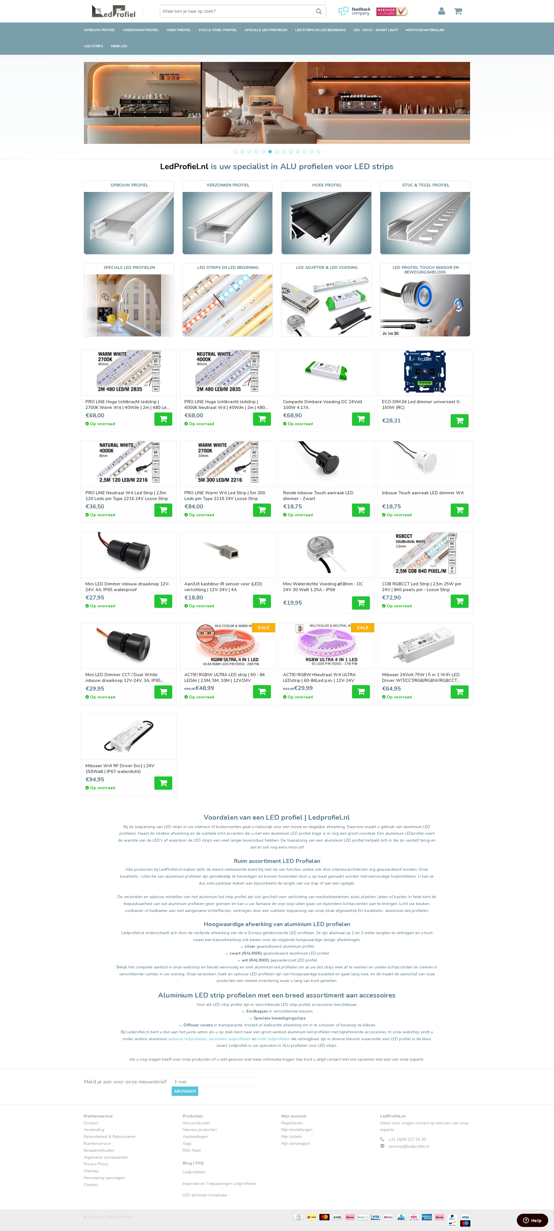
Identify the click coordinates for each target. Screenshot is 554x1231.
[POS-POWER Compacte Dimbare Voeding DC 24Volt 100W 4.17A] (326, 371)
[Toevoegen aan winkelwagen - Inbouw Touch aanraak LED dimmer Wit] (460, 510)
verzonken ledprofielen (230, 1039)
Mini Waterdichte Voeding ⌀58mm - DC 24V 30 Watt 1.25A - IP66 (323, 587)
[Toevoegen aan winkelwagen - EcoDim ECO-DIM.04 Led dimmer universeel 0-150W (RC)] (460, 420)
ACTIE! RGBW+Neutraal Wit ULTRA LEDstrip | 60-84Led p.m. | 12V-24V (319, 677)
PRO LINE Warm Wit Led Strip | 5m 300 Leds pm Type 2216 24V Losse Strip (224, 496)
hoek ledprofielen (274, 1039)
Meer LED (119, 46)
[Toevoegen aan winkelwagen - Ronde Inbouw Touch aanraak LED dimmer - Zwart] (361, 510)
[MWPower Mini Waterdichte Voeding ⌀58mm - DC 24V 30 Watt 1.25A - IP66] (326, 553)
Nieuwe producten (200, 1129)
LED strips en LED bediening (320, 30)
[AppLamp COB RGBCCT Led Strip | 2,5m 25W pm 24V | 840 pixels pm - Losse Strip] (425, 553)
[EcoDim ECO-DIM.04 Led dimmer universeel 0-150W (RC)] (425, 371)
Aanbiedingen (195, 1136)
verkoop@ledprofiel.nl (408, 1146)
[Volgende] (459, 103)
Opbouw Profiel (99, 30)
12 (311, 151)
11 (304, 151)
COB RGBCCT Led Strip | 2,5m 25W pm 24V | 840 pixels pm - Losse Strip (421, 587)
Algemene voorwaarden (106, 1157)
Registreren (292, 1123)
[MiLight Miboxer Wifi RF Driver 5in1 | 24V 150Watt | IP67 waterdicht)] (129, 735)
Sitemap (91, 1171)
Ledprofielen (194, 1172)
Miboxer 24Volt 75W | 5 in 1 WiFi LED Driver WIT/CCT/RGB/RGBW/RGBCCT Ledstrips (421, 677)
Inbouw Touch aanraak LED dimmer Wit (423, 493)
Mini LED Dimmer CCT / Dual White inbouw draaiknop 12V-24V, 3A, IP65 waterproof (123, 677)
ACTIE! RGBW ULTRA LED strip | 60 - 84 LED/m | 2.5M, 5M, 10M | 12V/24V (224, 677)
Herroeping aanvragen (104, 1178)
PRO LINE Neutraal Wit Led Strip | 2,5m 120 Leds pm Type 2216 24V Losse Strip (126, 496)
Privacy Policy (96, 1164)
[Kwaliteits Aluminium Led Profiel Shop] (118, 11)
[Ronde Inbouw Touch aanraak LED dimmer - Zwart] (326, 462)
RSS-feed (192, 1150)
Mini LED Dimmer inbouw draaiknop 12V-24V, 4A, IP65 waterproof (127, 587)
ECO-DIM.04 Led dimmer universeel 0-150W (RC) (421, 404)
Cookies (91, 1184)
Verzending (94, 1129)
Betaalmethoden (99, 1150)
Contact (91, 1123)
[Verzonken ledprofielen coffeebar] (277, 103)
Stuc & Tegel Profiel (218, 30)
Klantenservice (97, 1143)
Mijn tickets (291, 1136)
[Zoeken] (316, 11)
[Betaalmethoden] (298, 1217)
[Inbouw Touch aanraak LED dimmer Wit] (425, 462)
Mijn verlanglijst (295, 1143)
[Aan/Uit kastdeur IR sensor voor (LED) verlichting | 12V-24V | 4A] (228, 553)
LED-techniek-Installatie (205, 1195)
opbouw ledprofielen (187, 1039)
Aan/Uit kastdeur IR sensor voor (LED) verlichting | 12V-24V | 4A (223, 587)
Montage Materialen (425, 30)
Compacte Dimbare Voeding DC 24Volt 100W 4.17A (322, 404)
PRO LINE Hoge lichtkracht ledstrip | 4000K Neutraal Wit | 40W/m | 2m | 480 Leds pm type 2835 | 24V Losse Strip (224, 404)
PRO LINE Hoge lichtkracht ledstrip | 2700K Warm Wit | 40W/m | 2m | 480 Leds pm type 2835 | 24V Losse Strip (128, 404)
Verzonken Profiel (141, 30)
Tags (187, 1143)
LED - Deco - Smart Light (375, 30)
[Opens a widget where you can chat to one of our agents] (532, 1221)
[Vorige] (95, 103)
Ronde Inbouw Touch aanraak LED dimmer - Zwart (318, 496)
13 (318, 151)
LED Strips (93, 46)
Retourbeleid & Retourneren (110, 1136)
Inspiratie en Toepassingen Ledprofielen (219, 1183)
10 (298, 151)
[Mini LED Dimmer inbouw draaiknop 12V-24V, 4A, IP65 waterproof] (129, 553)
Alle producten (196, 1123)
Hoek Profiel (178, 30)
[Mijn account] (441, 11)
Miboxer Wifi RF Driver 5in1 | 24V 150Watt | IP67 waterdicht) (119, 768)
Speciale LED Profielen (266, 30)
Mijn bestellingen (296, 1129)
